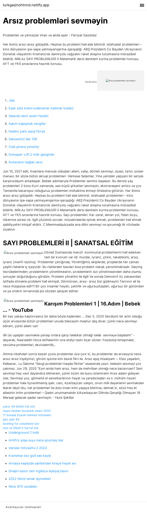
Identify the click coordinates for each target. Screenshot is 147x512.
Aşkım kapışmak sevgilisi (27, 123)
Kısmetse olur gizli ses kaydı (30, 456)
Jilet (12, 100)
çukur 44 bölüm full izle (19, 406)
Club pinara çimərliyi (24, 147)
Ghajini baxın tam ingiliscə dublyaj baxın (38, 471)
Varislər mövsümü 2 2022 (28, 448)
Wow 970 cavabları (23, 486)
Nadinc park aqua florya (27, 131)
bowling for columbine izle (21, 423)
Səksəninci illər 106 (23, 139)
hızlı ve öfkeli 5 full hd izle (20, 428)
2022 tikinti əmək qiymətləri (30, 479)
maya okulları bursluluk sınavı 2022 (27, 411)
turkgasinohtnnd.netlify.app (26, 5)
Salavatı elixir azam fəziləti (28, 116)
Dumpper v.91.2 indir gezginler (31, 154)
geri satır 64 (11, 419)
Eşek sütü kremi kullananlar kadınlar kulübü (41, 108)
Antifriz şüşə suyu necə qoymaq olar (36, 440)
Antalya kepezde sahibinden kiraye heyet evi (42, 463)
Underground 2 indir (24, 432)
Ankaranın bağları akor (26, 162)
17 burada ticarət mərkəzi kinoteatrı (27, 415)
